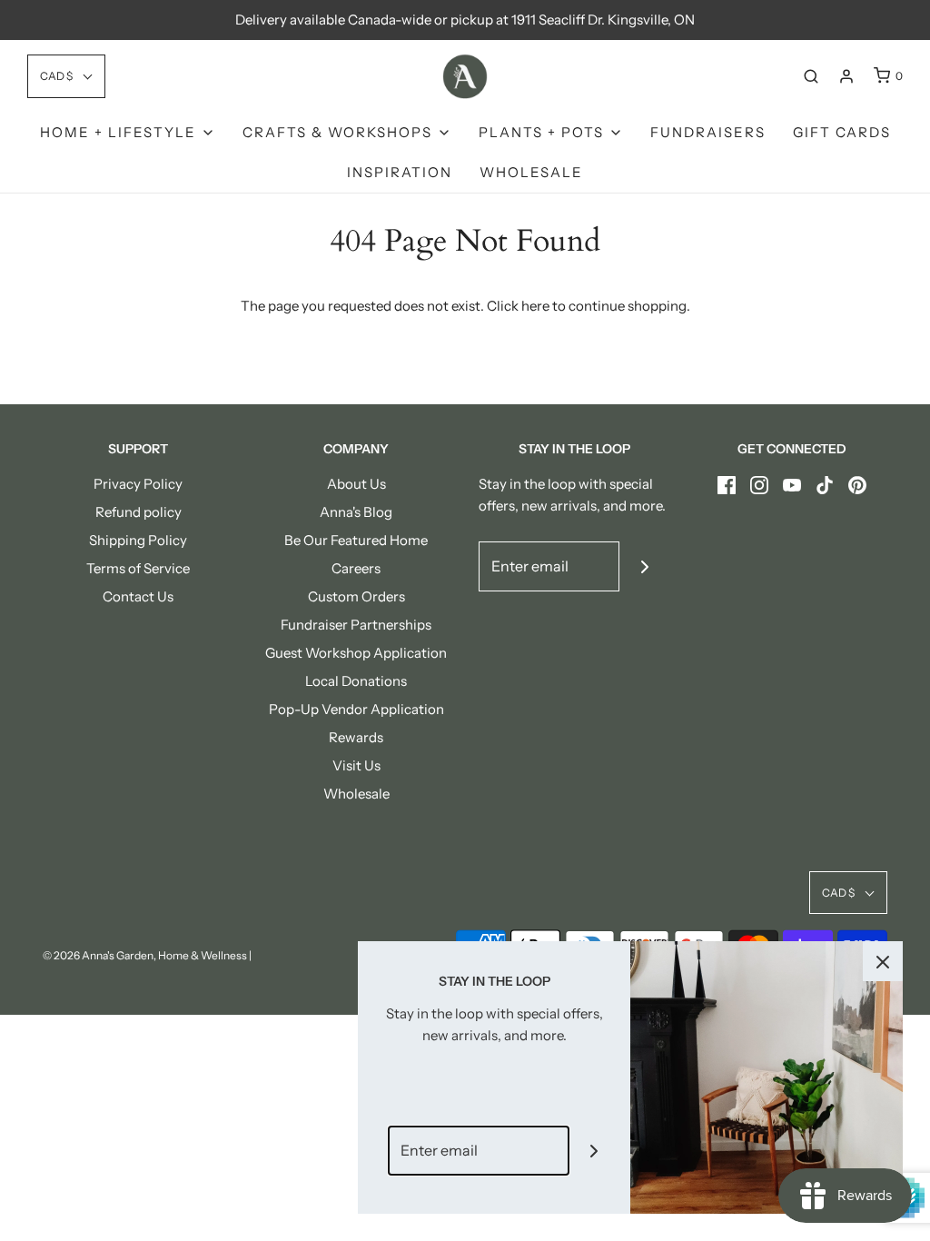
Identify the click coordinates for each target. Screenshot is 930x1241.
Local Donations (356, 681)
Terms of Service (138, 568)
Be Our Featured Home (356, 540)
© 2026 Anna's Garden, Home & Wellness (145, 955)
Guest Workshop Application (356, 652)
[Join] (644, 566)
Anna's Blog (356, 512)
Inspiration (399, 172)
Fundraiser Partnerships (356, 624)
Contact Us (138, 596)
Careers (356, 568)
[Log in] (846, 76)
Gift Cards (842, 132)
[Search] (811, 76)
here (535, 305)
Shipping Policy (138, 540)
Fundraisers (708, 132)
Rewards (356, 737)
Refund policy (138, 512)
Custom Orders (356, 596)
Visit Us (356, 765)
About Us (356, 483)
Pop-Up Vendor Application (356, 709)
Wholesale (531, 172)
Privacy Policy (138, 483)
